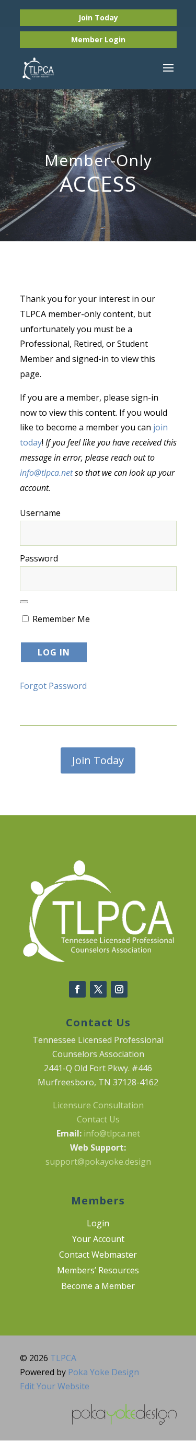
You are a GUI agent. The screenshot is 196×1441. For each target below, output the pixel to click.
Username (40, 513)
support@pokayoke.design (98, 1161)
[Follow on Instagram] (119, 989)
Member (88, 39)
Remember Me (60, 619)
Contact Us (98, 1119)
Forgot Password (53, 686)
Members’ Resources (98, 1271)
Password (39, 558)
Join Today (98, 17)
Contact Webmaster (98, 1255)
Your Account (98, 1240)
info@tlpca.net (46, 472)
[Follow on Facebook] (77, 989)
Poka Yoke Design (103, 1372)
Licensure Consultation (98, 1105)
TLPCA (63, 1358)
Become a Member (98, 1287)
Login (115, 39)
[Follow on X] (98, 989)
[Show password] (24, 601)
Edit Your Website (54, 1386)
